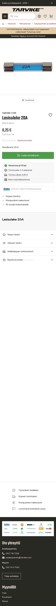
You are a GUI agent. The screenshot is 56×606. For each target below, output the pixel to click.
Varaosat (12, 24)
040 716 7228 (12, 553)
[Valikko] (5, 16)
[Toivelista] (45, 16)
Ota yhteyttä (11, 543)
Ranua (5, 601)
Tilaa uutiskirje (11, 576)
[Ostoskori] (51, 16)
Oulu (4, 593)
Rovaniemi (7, 597)
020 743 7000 (12, 567)
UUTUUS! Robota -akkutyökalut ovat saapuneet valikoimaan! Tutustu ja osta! (28, 30)
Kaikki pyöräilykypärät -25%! (15, 3)
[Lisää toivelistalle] (50, 115)
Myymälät (9, 587)
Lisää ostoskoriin (30, 155)
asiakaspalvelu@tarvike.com (18, 557)
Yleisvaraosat (25, 24)
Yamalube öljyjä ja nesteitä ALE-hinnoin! (28, 36)
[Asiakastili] (39, 16)
